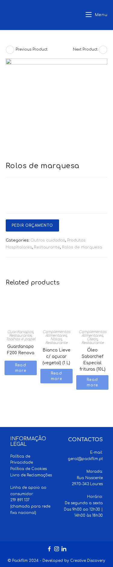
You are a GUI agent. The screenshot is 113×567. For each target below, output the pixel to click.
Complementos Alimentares (56, 334)
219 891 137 (20, 500)
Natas (55, 339)
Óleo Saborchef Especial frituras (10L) (92, 352)
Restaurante (47, 247)
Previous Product (31, 49)
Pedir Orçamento (32, 225)
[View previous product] (10, 49)
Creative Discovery (87, 561)
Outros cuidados (47, 240)
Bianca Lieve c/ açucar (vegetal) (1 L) (56, 352)
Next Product (85, 49)
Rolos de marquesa (82, 247)
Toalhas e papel (20, 339)
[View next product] (103, 49)
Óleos (92, 339)
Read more (20, 368)
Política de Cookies (28, 469)
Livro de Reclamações (31, 475)
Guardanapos (20, 332)
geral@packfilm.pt (85, 459)
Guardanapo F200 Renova (20, 348)
